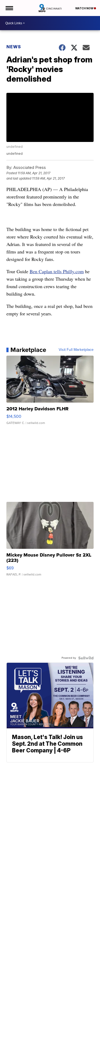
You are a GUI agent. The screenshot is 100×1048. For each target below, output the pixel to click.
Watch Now (84, 8)
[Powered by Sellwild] (86, 658)
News (13, 46)
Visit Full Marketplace (76, 350)
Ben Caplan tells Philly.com (57, 271)
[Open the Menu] (9, 8)
